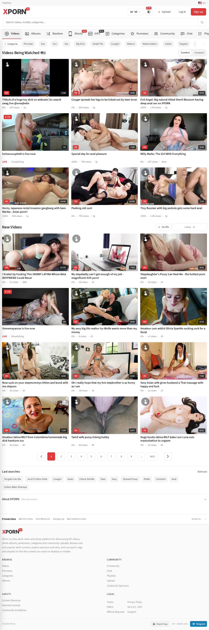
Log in (182, 12)
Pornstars (7, 571)
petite (147, 479)
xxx (55, 44)
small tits (98, 44)
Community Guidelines (14, 610)
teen (103, 479)
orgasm (184, 44)
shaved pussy (130, 479)
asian (70, 479)
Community (113, 566)
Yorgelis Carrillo (12, 479)
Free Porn (6, 3)
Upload (111, 580)
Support (131, 612)
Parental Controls (11, 605)
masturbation (150, 44)
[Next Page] (168, 456)
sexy (114, 479)
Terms (110, 602)
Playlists (111, 576)
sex (43, 44)
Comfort (185, 52)
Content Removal (11, 600)
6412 (152, 456)
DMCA (110, 607)
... (141, 456)
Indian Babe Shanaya (15, 487)
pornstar (28, 44)
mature (131, 44)
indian (168, 44)
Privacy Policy (134, 602)
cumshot (161, 479)
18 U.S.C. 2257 (134, 607)
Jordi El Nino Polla (37, 479)
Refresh (202, 471)
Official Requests (116, 612)
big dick (80, 44)
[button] (204, 44)
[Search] (202, 22)
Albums (6, 580)
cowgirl (115, 44)
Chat (109, 571)
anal (174, 479)
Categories (13, 43)
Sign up (198, 12)
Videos (5, 566)
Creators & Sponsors (118, 586)
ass (66, 44)
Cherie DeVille (86, 479)
